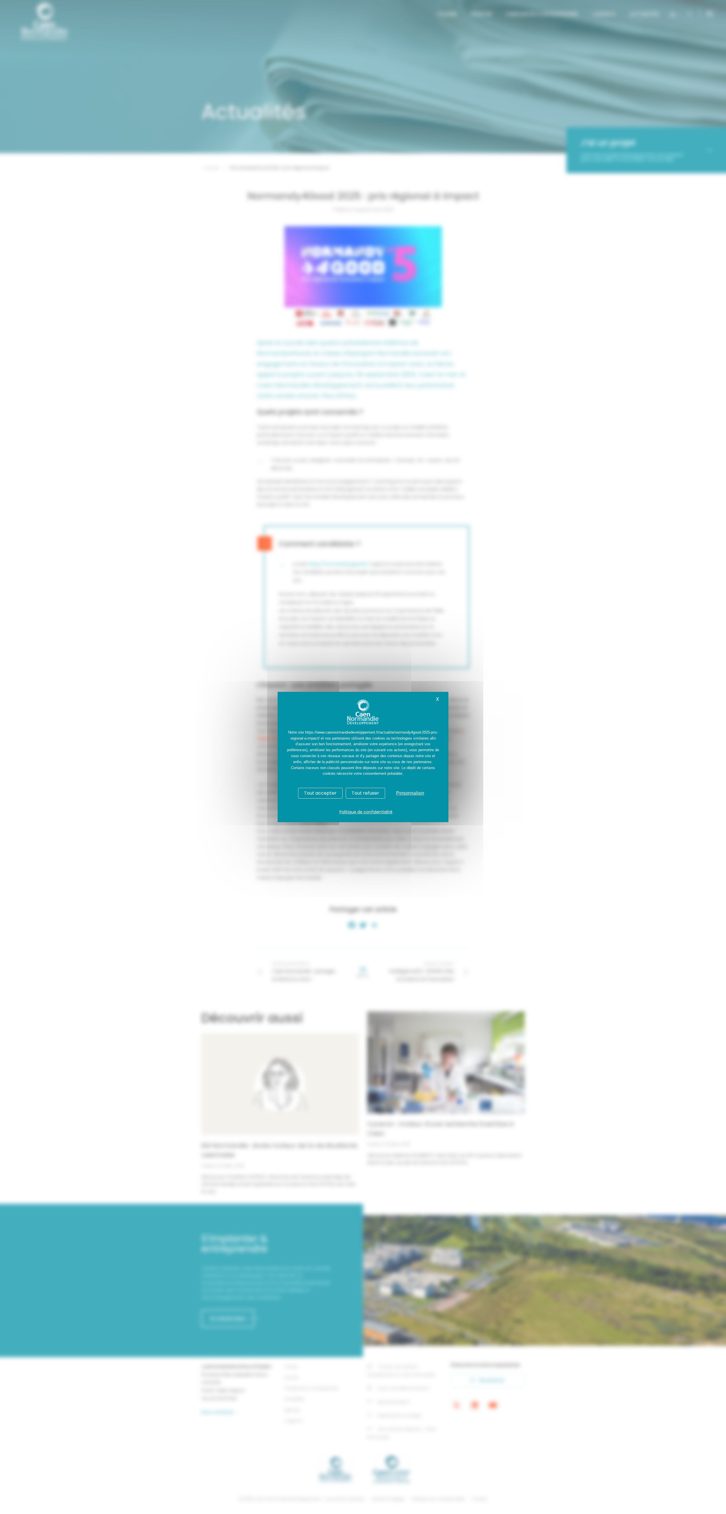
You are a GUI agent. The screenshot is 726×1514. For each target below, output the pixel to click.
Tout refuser (365, 793)
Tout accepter (320, 793)
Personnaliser (410, 793)
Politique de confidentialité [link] (365, 812)
